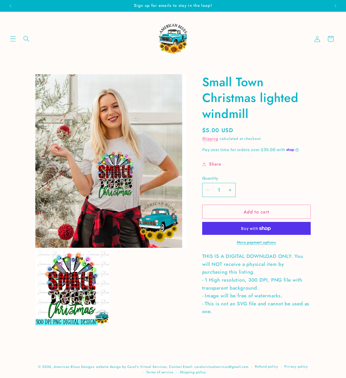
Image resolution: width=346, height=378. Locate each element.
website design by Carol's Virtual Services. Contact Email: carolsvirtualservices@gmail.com (172, 366)
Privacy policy (296, 366)
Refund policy (266, 366)
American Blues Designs (74, 366)
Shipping (210, 138)
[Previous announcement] (10, 6)
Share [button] (215, 164)
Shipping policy (193, 372)
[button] (13, 39)
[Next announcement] (335, 6)
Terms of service (159, 372)
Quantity (210, 178)
